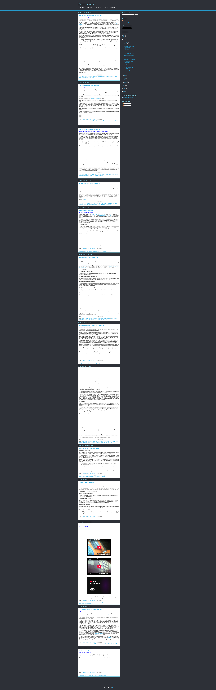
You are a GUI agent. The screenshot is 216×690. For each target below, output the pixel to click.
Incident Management (97, 250)
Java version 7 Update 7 (99, 633)
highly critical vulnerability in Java (105, 614)
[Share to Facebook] (100, 74)
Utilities (91, 175)
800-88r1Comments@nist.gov (95, 98)
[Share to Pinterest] (101, 74)
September (126, 45)
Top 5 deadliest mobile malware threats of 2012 (90, 15)
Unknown (125, 20)
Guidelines (109, 120)
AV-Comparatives (96, 613)
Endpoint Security (96, 441)
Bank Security (84, 203)
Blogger (113, 687)
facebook (88, 674)
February (125, 82)
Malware (107, 76)
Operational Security (101, 174)
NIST (109, 250)
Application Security (85, 318)
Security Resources (107, 204)
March (125, 81)
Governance (105, 120)
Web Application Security (103, 319)
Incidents (106, 475)
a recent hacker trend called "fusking (101, 662)
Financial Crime (101, 203)
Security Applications (107, 318)
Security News (81, 175)
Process (112, 250)
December (126, 40)
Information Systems (89, 643)
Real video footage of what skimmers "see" (89, 525)
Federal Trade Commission (85, 265)
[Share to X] (99, 74)
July (125, 75)
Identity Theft (93, 674)
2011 (124, 85)
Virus (93, 175)
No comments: (92, 74)
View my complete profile (126, 22)
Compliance (84, 120)
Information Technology (101, 76)
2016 (124, 33)
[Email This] (97, 74)
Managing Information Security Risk (105, 215)
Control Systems (84, 174)
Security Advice (86, 204)
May (125, 78)
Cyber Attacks (97, 475)
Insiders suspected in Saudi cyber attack (89, 448)
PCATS (104, 187)
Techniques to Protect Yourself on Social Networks (91, 325)
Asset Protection (84, 76)
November (126, 42)
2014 (124, 36)
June (125, 76)
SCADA (110, 174)
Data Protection (90, 76)
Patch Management (96, 643)
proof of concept (113, 616)
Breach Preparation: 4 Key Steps (87, 482)
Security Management (95, 251)
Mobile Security (111, 76)
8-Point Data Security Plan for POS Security (89, 183)
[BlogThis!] (98, 74)
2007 (124, 91)
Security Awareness (85, 77)
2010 (124, 87)
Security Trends (91, 77)
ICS (103, 475)
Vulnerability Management (99, 175)
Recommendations (113, 517)
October (125, 43)
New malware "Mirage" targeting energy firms (90, 129)
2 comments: (92, 172)
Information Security (114, 120)
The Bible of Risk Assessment (86, 210)
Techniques (99, 363)
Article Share (84, 602)
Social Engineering (97, 675)
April (125, 79)
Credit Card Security (90, 203)
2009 (124, 88)
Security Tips (96, 319)
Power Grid (106, 174)
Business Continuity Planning (86, 517)
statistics (109, 637)
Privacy (116, 203)
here (85, 199)
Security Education (101, 204)
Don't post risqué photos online (86, 650)
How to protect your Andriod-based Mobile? (89, 369)
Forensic (101, 475)
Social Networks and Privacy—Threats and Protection (105, 355)
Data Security (95, 76)
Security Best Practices (93, 204)
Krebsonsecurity (86, 528)
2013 (124, 38)
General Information (99, 120)
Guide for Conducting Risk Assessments (98, 214)
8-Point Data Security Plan (104, 191)
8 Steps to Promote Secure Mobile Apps (88, 257)
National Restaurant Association (91, 188)
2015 (124, 35)
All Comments (126, 105)
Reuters (109, 471)
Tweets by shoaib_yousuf (82, 10)
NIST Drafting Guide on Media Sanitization (89, 85)
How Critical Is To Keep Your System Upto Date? (90, 609)
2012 (124, 39)
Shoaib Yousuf (86, 4)
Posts (125, 103)
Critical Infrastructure (91, 475)
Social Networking (94, 363)
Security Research (97, 442)
